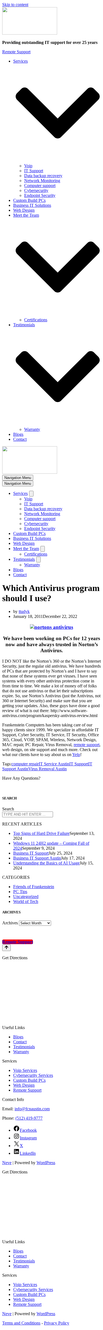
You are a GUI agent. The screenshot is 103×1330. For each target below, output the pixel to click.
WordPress (46, 1162)
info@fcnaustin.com (32, 1108)
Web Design (24, 210)
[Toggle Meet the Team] (42, 549)
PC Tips (20, 891)
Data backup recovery (43, 175)
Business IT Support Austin (37, 858)
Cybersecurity (36, 190)
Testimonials (24, 1046)
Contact (20, 439)
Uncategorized (25, 896)
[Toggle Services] (31, 494)
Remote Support (16, 51)
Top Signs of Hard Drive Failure (41, 833)
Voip (28, 165)
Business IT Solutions (32, 205)
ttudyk (24, 611)
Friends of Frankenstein (33, 886)
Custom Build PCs (29, 200)
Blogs (18, 434)
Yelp (76, 754)
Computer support (39, 185)
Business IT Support (31, 853)
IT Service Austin (54, 764)
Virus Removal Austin (47, 768)
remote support (86, 744)
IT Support (33, 170)
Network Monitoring (42, 180)
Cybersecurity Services (33, 1075)
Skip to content (15, 4)
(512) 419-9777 (29, 1118)
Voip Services (25, 1070)
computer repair (25, 764)
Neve (7, 1162)
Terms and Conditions (21, 1323)
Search (8, 809)
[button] (58, 113)
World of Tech (25, 901)
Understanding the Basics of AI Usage (46, 863)
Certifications (35, 319)
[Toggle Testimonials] (38, 559)
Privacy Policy (56, 1323)
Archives (10, 923)
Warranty (32, 429)
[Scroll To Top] (6, 947)
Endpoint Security (39, 195)
